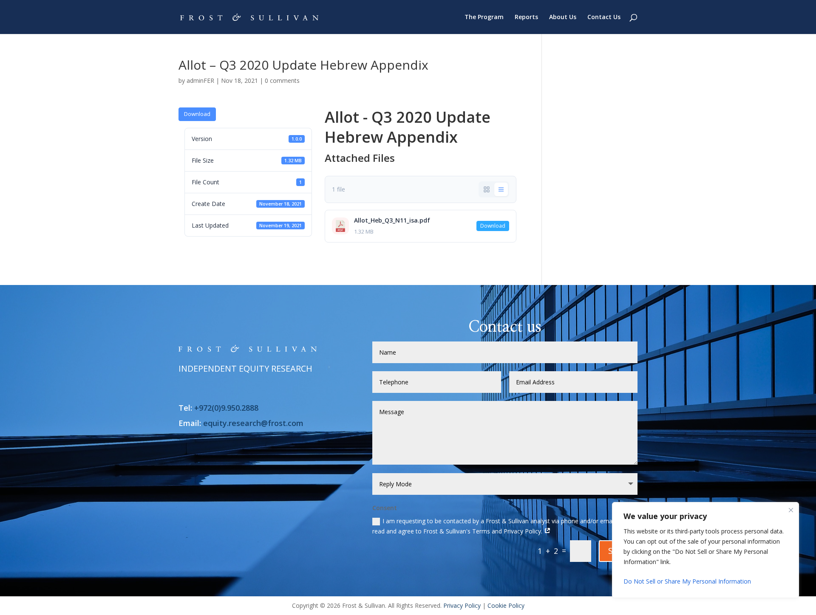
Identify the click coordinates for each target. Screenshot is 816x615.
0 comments (282, 80)
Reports (526, 17)
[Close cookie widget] (791, 510)
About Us (562, 17)
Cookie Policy (505, 605)
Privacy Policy (462, 605)
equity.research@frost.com (253, 423)
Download (197, 114)
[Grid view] (486, 189)
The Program (484, 17)
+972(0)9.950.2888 (226, 408)
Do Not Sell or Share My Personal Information (687, 581)
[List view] (501, 189)
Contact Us (603, 17)
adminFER (200, 80)
